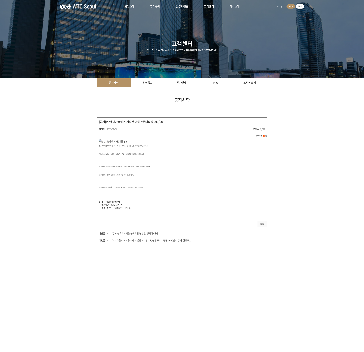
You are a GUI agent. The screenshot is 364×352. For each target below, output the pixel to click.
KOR (291, 6)
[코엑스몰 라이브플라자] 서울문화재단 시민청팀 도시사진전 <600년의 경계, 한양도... (151, 240)
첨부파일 (260, 135)
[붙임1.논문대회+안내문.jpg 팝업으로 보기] (113, 141)
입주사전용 (182, 6)
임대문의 (155, 6)
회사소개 (234, 6)
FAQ (215, 82)
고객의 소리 (249, 82)
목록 (262, 224)
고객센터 (209, 6)
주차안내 (182, 82)
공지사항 (114, 82)
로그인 (279, 6)
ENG (300, 6)
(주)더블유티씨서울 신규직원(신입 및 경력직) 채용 (135, 233)
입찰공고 (148, 82)
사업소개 (129, 6)
